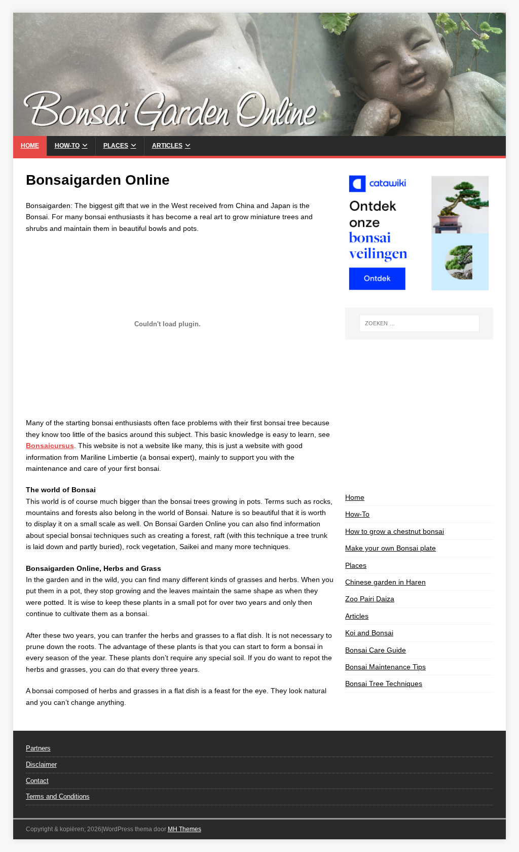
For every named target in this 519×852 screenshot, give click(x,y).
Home (30, 145)
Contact (37, 781)
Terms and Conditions (58, 796)
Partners (38, 748)
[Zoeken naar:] (419, 323)
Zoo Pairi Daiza (369, 599)
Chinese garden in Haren (385, 582)
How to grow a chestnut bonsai (394, 531)
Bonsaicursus (50, 445)
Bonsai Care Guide (375, 650)
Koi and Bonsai (369, 633)
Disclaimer (41, 764)
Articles (167, 145)
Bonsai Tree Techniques (383, 683)
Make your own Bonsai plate (390, 548)
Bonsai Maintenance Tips (385, 667)
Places (115, 145)
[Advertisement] (419, 415)
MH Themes (184, 829)
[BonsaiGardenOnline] (259, 130)
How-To (67, 145)
